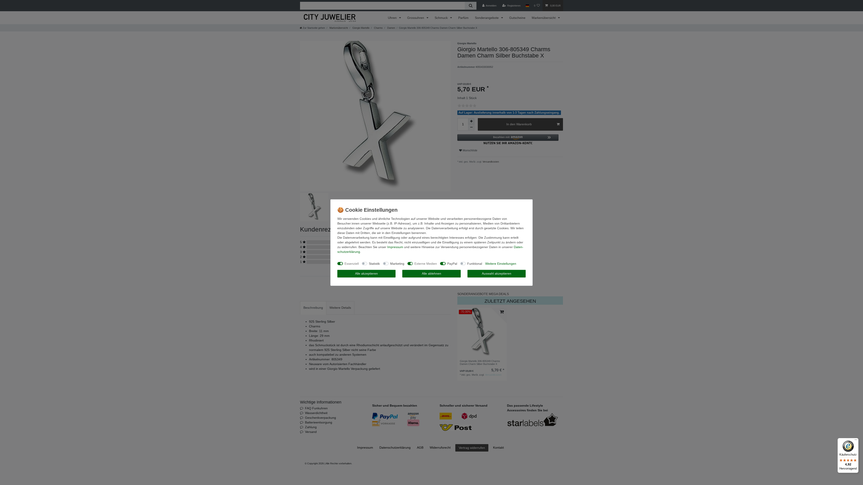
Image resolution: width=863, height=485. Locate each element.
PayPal (452, 263)
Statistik (374, 263)
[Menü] (856, 440)
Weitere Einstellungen (500, 263)
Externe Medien (425, 263)
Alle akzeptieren (366, 273)
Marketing (397, 263)
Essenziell (352, 263)
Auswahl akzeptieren (496, 273)
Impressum (395, 247)
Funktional (474, 263)
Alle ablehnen (431, 273)
